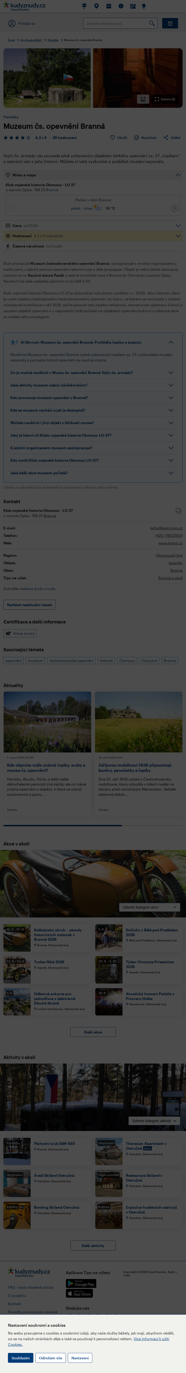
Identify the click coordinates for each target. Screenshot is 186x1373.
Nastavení (80, 1358)
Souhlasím (21, 1358)
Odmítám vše (50, 1358)
